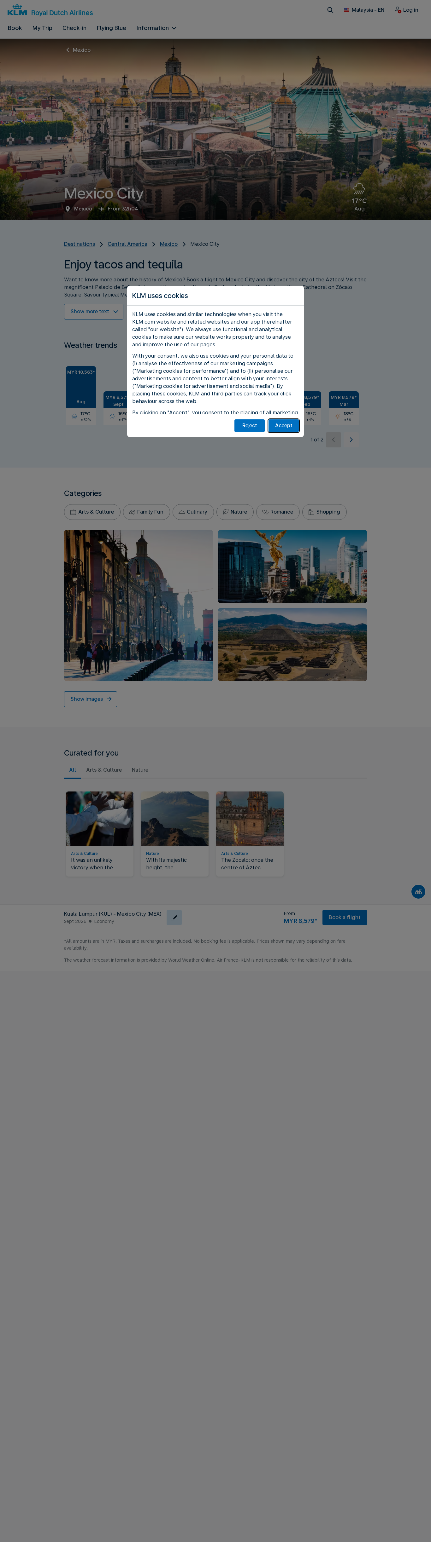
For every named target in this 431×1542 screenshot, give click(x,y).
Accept (283, 426)
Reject (249, 426)
